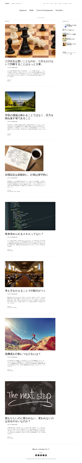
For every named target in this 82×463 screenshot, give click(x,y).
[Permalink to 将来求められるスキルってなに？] (30, 230)
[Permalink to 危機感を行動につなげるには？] (30, 350)
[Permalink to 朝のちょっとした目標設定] (64, 34)
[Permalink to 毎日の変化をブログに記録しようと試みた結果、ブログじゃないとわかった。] (64, 25)
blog (64, 52)
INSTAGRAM (65, 3)
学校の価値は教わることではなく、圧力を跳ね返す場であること (29, 117)
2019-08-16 (68, 33)
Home (44, 3)
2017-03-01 (9, 369)
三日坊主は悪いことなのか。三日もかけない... (72, 44)
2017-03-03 (9, 249)
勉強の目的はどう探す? (71, 39)
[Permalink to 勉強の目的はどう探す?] (64, 39)
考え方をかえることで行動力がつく (25, 290)
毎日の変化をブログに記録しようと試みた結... (72, 26)
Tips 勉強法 (18, 191)
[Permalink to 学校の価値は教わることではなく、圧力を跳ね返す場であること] (20, 111)
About (48, 3)
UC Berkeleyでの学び (70, 52)
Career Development (44, 10)
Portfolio (59, 10)
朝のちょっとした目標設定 (71, 34)
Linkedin (55, 3)
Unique (7, 3)
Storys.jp (70, 3)
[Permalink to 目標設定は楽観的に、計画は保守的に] (24, 170)
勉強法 (71, 53)
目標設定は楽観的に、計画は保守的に (26, 174)
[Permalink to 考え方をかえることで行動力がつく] (24, 286)
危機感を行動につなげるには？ (23, 353)
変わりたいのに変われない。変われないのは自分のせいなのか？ (29, 420)
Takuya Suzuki (14, 67)
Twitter (51, 3)
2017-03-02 (9, 306)
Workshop (74, 52)
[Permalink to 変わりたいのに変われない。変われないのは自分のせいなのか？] (30, 414)
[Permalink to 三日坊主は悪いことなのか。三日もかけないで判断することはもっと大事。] (30, 57)
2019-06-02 (68, 38)
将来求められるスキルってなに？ (24, 233)
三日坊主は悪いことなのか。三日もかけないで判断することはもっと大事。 (29, 63)
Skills (31, 10)
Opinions (23, 10)
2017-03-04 (9, 190)
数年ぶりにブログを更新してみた (68, 30)
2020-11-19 (68, 24)
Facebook (60, 3)
